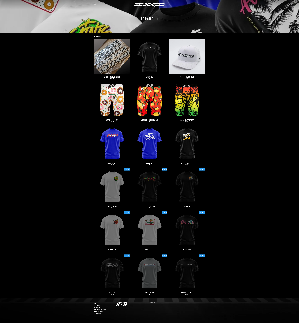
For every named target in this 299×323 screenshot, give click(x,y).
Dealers (96, 303)
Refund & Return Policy (100, 309)
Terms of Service (98, 311)
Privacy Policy (97, 314)
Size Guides (97, 305)
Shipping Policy (98, 307)
